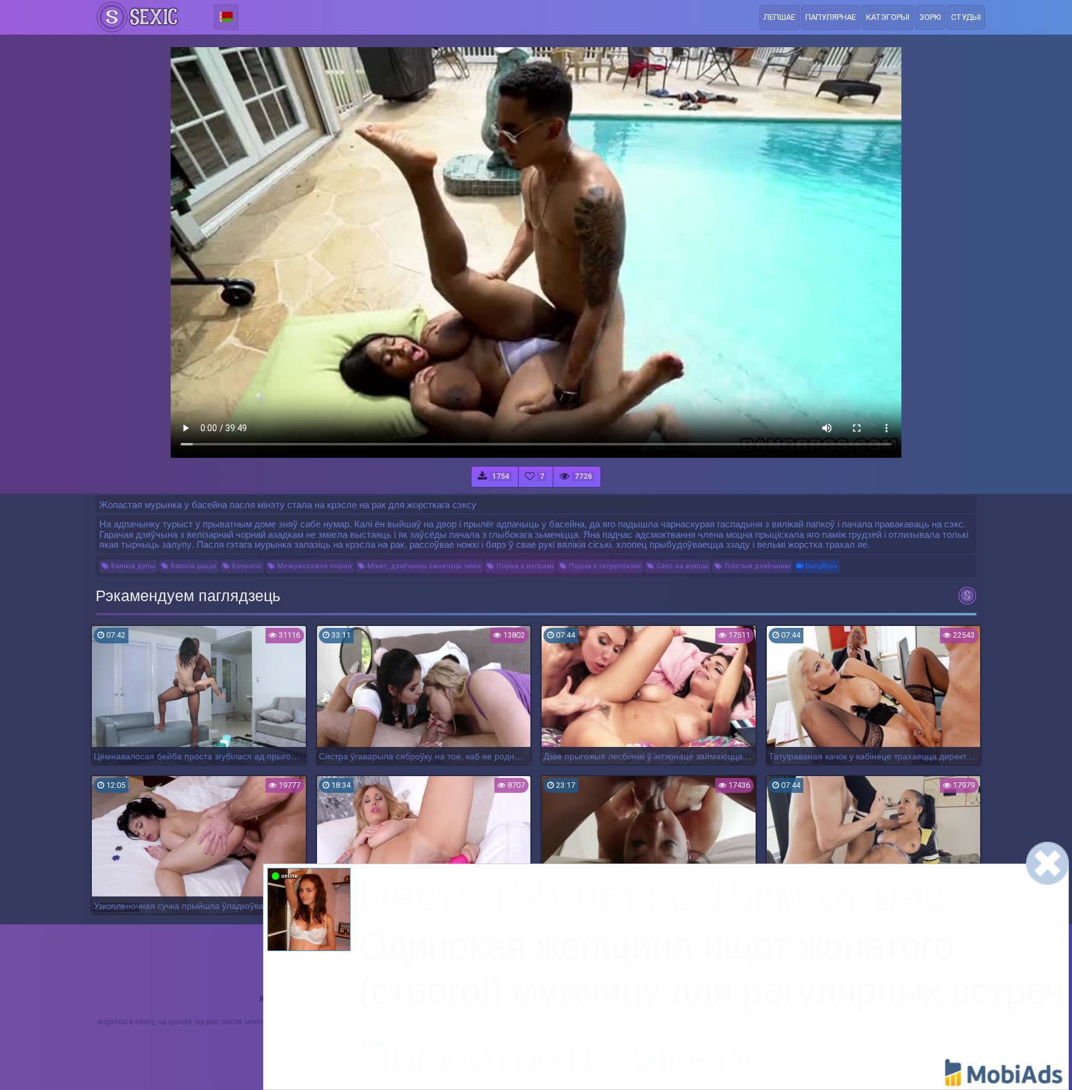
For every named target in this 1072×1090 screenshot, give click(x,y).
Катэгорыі (887, 17)
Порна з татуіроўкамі (604, 566)
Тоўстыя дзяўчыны (756, 566)
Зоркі (930, 17)
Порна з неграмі (523, 566)
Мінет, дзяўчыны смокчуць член (423, 566)
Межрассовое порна (313, 566)
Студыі (966, 17)
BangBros (820, 566)
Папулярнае (830, 17)
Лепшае (779, 17)
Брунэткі (246, 566)
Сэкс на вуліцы (681, 566)
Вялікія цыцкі (193, 566)
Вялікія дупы (132, 566)
